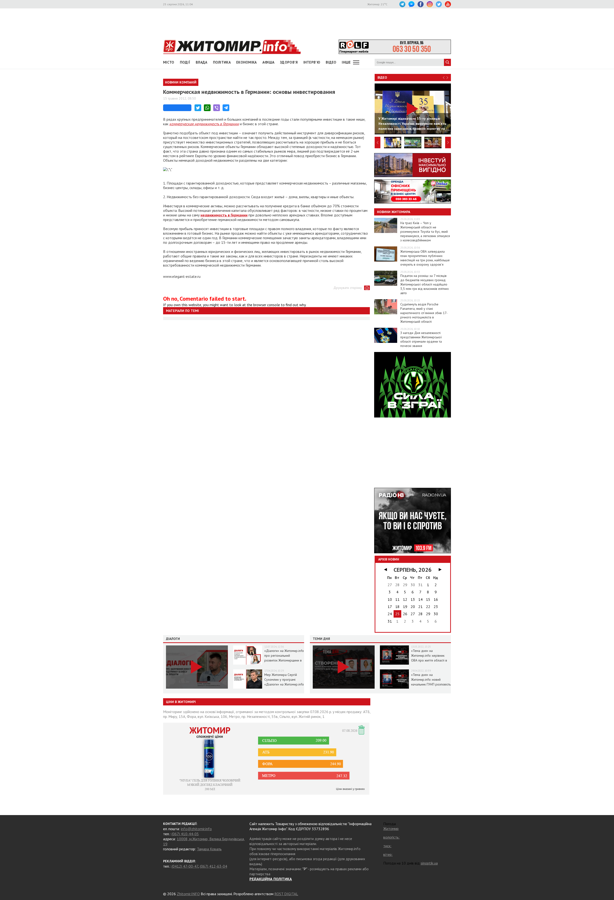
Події (185, 62)
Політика (222, 62)
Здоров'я (289, 62)
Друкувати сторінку (347, 288)
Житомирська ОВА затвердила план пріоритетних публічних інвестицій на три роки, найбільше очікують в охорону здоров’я (425, 258)
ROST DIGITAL (286, 893)
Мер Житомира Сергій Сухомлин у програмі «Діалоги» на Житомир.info (284, 679)
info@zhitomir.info (196, 828)
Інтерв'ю (311, 62)
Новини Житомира (393, 212)
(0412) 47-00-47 (184, 866)
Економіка (246, 62)
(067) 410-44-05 (185, 833)
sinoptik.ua (429, 863)
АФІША (268, 62)
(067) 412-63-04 (213, 866)
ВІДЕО (331, 62)
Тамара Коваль (209, 848)
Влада (201, 62)
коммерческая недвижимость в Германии (204, 123)
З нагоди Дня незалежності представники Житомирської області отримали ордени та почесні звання (421, 339)
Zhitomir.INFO (188, 893)
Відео (382, 77)
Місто (168, 62)
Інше (346, 62)
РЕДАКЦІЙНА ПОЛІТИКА (270, 878)
